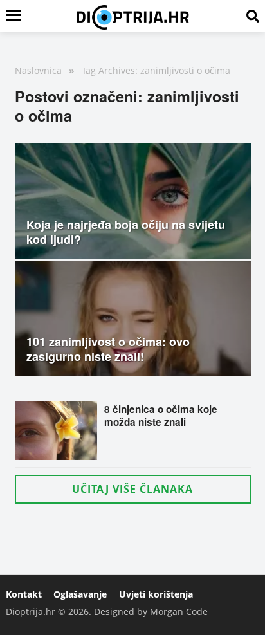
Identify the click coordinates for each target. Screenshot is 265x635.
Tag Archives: (110, 70)
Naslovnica (38, 70)
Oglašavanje (80, 594)
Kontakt (24, 594)
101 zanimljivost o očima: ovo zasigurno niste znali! (108, 349)
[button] (133, 489)
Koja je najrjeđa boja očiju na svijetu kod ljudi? (125, 232)
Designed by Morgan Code (151, 611)
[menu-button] (13, 16)
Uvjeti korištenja (156, 594)
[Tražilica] (252, 16)
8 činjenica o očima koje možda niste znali (160, 415)
